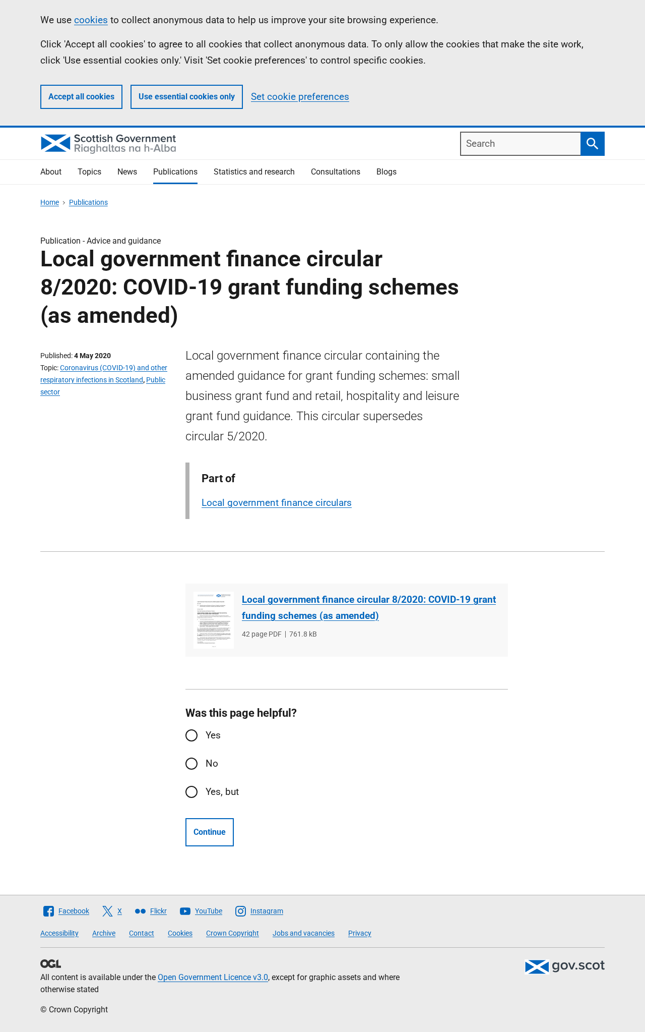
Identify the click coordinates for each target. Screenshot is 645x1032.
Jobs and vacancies (304, 933)
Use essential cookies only (187, 96)
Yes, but (222, 791)
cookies (91, 20)
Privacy (359, 933)
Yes (213, 735)
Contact (141, 933)
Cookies (180, 933)
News (127, 172)
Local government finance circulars (277, 502)
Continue (210, 832)
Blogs (386, 172)
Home (49, 202)
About (50, 172)
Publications (175, 172)
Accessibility (59, 933)
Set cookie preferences (300, 96)
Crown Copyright (232, 933)
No (212, 763)
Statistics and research (254, 172)
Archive (103, 933)
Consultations (335, 172)
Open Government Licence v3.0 (213, 977)
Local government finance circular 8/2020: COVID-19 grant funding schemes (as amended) (369, 607)
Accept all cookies (81, 96)
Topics (89, 172)
